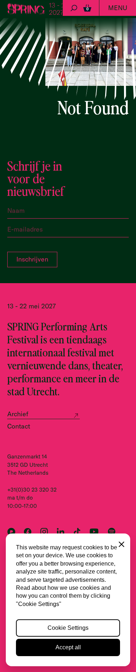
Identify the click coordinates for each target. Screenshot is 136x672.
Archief (17, 414)
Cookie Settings (68, 628)
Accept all (68, 647)
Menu (117, 8)
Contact (18, 426)
